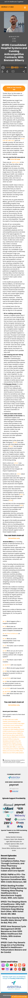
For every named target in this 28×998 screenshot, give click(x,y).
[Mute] (26, 67)
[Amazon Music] (7, 970)
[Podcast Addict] (19, 966)
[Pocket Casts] (23, 966)
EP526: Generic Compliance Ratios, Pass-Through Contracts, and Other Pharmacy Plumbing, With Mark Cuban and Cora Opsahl (13, 864)
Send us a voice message (20, 996)
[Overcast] (15, 966)
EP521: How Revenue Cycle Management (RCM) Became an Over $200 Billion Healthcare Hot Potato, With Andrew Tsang (13, 932)
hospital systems (20, 762)
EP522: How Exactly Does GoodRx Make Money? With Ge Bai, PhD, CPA (14, 920)
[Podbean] (23, 970)
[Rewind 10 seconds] (2, 71)
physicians (7, 760)
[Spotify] (7, 966)
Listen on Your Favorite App (14, 88)
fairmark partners (10, 762)
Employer (13, 760)
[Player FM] (19, 970)
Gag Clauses (11, 761)
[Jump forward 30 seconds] (7, 71)
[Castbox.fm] (15, 970)
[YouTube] (11, 966)
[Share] (24, 71)
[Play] (3, 67)
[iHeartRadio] (3, 970)
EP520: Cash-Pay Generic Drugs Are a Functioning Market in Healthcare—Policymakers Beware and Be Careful (13, 947)
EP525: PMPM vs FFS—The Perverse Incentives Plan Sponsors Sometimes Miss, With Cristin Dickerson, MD (13, 878)
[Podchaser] (11, 970)
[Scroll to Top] (25, 992)
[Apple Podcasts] (3, 966)
